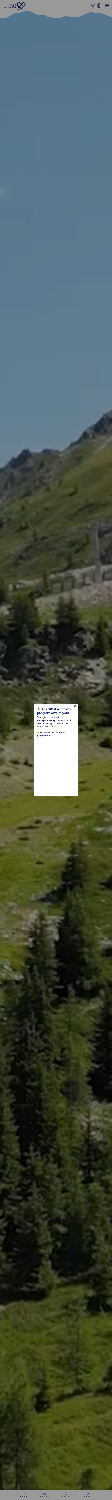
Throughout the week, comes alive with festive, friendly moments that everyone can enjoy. (55, 726)
